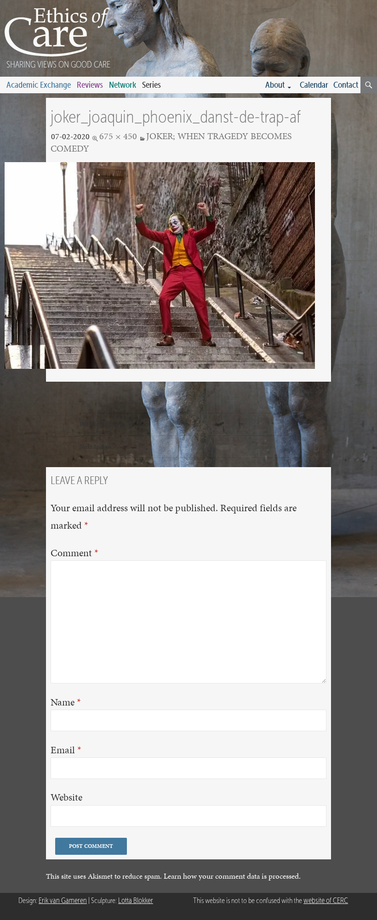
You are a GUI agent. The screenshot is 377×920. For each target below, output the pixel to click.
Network (122, 84)
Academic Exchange (38, 84)
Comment (74, 553)
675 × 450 (118, 136)
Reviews (90, 84)
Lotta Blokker (135, 900)
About (275, 84)
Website (66, 797)
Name (66, 702)
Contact (345, 84)
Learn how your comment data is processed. (232, 876)
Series (151, 84)
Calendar (314, 84)
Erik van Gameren (63, 900)
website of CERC (325, 900)
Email (66, 750)
